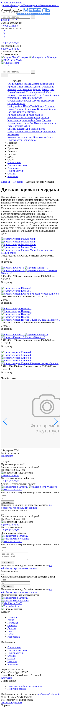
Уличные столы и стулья (20, 117)
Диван (37, 86)
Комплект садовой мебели (22, 120)
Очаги (49, 137)
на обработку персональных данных (26, 506)
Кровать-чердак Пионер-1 (46, 319)
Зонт (38, 120)
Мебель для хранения (42, 83)
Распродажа (17, 5)
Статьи (11, 658)
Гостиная (12, 617)
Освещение (48, 86)
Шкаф (26, 106)
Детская (12, 628)
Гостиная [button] (12, 142)
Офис (10, 634)
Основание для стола (31, 98)
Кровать (12, 86)
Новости (12, 661)
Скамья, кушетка (16, 128)
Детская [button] (12, 154)
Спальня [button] (12, 151)
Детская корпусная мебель (22, 112)
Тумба (33, 106)
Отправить (8, 502)
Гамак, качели (41, 117)
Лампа (11, 131)
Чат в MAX (16, 60)
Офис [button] (10, 159)
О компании (7, 2)
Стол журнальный (36, 92)
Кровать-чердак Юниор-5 (45, 293)
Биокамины (39, 137)
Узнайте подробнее (11, 702)
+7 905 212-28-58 (10, 43)
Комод (40, 106)
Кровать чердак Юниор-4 (44, 363)
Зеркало (37, 89)
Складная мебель (22, 126)
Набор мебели (15, 106)
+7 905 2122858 (9, 25)
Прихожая (13, 622)
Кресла (50, 100)
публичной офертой (49, 694)
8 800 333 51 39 (9, 20)
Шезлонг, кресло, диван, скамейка (30, 121)
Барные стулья (23, 100)
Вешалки (42, 109)
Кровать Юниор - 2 (35, 337)
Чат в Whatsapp (49, 57)
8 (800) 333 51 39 (10, 48)
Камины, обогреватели (20, 89)
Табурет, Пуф (38, 100)
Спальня (12, 625)
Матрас (39, 114)
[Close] (2, 514)
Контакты (54, 5)
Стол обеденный (16, 92)
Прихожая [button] (13, 148)
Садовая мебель (25, 86)
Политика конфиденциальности (25, 686)
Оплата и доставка (17, 165)
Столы (11, 83)
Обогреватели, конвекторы (22, 140)
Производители (31, 5)
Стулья (11, 100)
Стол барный (44, 95)
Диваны (30, 128)
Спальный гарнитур (25, 109)
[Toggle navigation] (4, 75)
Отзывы (44, 5)
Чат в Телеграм (20, 57)
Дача (10, 631)
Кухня (11, 620)
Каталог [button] (17, 81)
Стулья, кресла (23, 83)
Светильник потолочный (28, 131)
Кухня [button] (11, 145)
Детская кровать (25, 114)
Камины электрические (20, 137)
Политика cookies (17, 688)
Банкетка (40, 128)
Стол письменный (26, 95)
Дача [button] (10, 156)
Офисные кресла (16, 103)
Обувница (52, 109)
